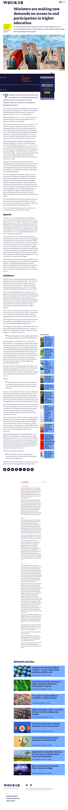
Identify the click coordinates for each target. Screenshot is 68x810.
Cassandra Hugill (37, 731)
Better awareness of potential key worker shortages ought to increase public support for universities (49, 413)
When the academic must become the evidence (49, 379)
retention (25, 80)
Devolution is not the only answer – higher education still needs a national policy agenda (47, 684)
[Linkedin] (30, 785)
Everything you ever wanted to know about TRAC (48, 428)
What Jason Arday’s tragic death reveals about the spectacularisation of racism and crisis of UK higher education (51, 441)
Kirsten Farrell (36, 745)
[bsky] (27, 785)
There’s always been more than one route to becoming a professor (49, 341)
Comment (43, 675)
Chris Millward (14, 232)
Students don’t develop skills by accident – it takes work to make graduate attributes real (45, 670)
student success (27, 81)
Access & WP (25, 77)
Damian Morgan (36, 773)
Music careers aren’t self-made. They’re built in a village (45, 767)
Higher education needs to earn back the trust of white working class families (47, 712)
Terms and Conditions (13, 798)
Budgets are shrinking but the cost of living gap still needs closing (49, 353)
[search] (62, 2)
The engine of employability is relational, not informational (45, 696)
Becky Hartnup (36, 675)
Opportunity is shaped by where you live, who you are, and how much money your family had (47, 754)
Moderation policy (12, 796)
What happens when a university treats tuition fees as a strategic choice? (49, 367)
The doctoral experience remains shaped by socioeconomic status (46, 724)
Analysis (43, 759)
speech (10, 218)
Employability (26, 78)
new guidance (18, 114)
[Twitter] (60, 2)
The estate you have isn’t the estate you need (49, 454)
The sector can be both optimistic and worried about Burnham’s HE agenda (49, 397)
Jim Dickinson (35, 703)
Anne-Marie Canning (37, 717)
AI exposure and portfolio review (49, 387)
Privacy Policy (10, 800)
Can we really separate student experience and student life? (45, 738)
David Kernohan (36, 689)
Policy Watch (6, 30)
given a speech (21, 117)
